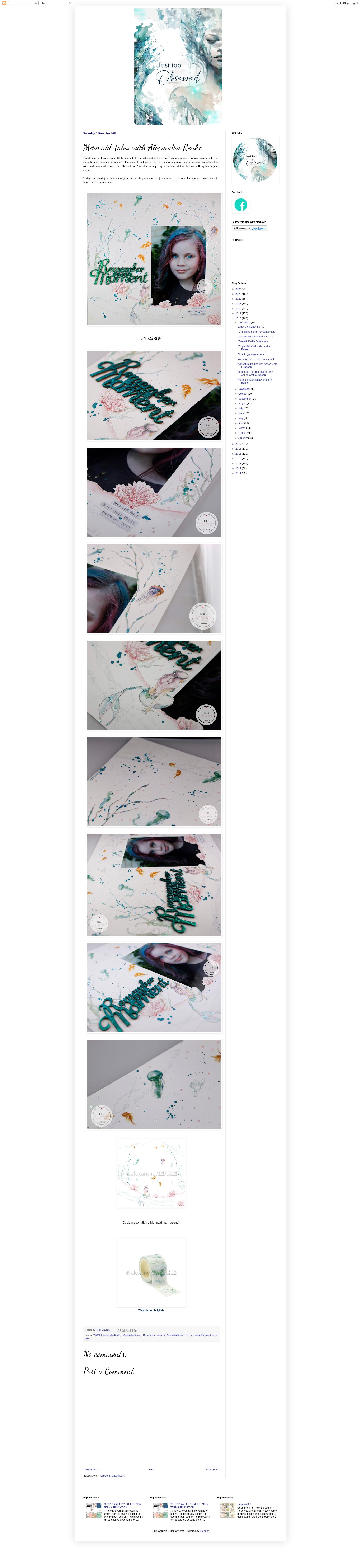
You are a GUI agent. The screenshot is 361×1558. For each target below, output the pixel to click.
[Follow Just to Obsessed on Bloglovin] (250, 230)
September (245, 398)
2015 (238, 453)
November (244, 389)
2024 (238, 288)
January (243, 437)
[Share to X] (127, 1330)
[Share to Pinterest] (135, 1330)
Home (152, 1469)
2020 (238, 308)
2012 (238, 468)
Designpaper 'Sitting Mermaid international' (151, 1222)
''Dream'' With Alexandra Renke (255, 336)
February (243, 432)
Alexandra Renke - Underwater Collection (144, 1335)
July (241, 408)
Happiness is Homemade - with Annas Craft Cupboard (255, 373)
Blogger (204, 1531)
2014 (238, 458)
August (242, 403)
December (244, 322)
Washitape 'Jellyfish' (151, 1310)
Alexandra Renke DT (177, 1335)
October (243, 393)
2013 (238, 463)
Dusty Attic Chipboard (200, 1335)
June (241, 413)
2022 (238, 298)
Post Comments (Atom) (112, 1475)
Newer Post (91, 1469)
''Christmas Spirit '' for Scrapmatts (256, 331)
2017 (238, 444)
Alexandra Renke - (112, 1335)
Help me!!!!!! (244, 1504)
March (242, 428)
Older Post (212, 1469)
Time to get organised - (251, 354)
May (241, 418)
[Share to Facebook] (131, 1330)
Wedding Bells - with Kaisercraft (256, 359)
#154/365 (97, 1335)
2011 (238, 473)
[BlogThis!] (123, 1330)
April (241, 423)
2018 (238, 318)
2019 (238, 313)
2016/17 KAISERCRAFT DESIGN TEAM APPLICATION (122, 1506)
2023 (238, 294)
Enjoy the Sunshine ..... (251, 326)
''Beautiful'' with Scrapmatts (253, 341)
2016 (238, 448)
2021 (238, 303)
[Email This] (119, 1330)
